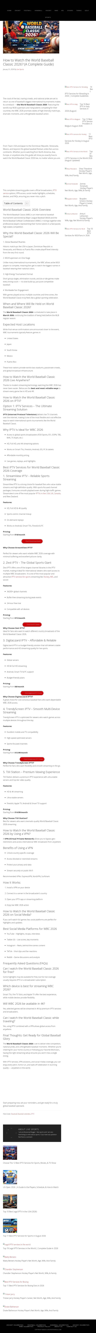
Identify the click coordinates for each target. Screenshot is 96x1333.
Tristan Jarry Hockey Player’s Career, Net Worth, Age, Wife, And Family (32, 1298)
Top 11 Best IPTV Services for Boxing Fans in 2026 (23, 1285)
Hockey (46, 577)
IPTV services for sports (21, 577)
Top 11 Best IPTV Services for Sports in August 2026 (24, 1236)
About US (59, 1326)
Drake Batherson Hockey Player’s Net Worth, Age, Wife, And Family (30, 1310)
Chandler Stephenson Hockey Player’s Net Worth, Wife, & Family (29, 1273)
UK (52, 493)
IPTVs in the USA (43, 493)
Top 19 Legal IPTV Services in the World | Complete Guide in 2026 (30, 1248)
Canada (57, 493)
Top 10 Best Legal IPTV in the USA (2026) (20, 1211)
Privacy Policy (44, 1326)
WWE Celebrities (26, 1326)
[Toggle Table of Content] (26, 203)
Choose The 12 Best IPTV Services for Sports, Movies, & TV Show (29, 1163)
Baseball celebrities (24, 1114)
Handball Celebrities (59, 1325)
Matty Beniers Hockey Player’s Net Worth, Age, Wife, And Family (29, 1260)
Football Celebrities (37, 1325)
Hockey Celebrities (81, 1325)
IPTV (32, 1114)
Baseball (14, 1114)
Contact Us (72, 1326)
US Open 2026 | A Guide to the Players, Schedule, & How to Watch (31, 1187)
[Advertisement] (32, 84)
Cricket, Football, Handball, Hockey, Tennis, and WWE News (12, 3)
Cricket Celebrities (15, 1325)
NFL (51, 577)
